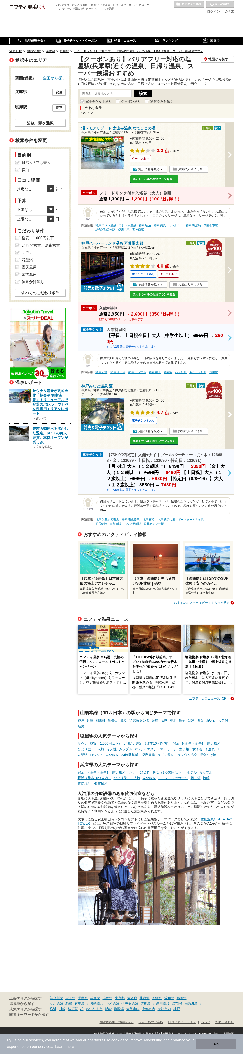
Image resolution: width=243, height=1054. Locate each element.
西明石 (211, 720)
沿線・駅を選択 (40, 123)
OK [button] (216, 1044)
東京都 (120, 998)
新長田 (113, 720)
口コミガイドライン (182, 1022)
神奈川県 (56, 998)
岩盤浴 (83, 755)
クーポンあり (131, 101)
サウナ (83, 743)
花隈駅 (213, 372)
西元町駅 (181, 372)
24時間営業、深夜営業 (138, 755)
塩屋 (164, 720)
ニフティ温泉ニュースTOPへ (209, 698)
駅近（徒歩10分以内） (153, 743)
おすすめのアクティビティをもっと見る (201, 603)
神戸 (81, 720)
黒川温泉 (162, 1003)
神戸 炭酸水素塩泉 (107, 519)
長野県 (157, 998)
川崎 (62, 1009)
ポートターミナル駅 (191, 519)
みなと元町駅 (197, 372)
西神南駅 (138, 229)
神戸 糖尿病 (193, 225)
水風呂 (129, 743)
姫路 (81, 726)
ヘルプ (205, 1022)
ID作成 (229, 11)
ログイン (213, 11)
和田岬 (101, 720)
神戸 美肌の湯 (166, 519)
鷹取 (123, 720)
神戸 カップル (137, 372)
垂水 (173, 720)
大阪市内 (133, 1009)
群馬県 (107, 998)
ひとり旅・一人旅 (91, 749)
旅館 (206, 778)
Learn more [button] (64, 1047)
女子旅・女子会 (190, 749)
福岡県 (182, 998)
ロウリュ (96, 755)
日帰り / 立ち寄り (36, 163)
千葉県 (83, 998)
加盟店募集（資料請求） (117, 1022)
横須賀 (73, 1009)
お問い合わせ (224, 1022)
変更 (59, 92)
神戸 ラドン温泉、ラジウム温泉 (115, 225)
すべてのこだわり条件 (40, 293)
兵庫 (90, 720)
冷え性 (112, 749)
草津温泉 (56, 1003)
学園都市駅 (211, 225)
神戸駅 (168, 372)
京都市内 (148, 1009)
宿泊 (176, 743)
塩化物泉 (112, 755)
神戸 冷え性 (117, 372)
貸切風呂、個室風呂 (92, 783)
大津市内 (164, 1009)
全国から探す (54, 78)
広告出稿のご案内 (151, 1022)
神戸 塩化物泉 (131, 519)
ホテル (140, 749)
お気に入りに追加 (190, 169)
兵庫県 (95, 998)
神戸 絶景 (155, 372)
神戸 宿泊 (145, 225)
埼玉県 (70, 998)
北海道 (145, 998)
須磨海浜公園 (139, 720)
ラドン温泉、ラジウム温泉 (177, 755)
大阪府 (132, 998)
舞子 (182, 720)
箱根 (68, 1003)
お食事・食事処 (193, 743)
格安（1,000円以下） (106, 743)
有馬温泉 (81, 1003)
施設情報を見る (149, 169)
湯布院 (177, 1003)
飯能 (108, 1009)
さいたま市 (94, 1009)
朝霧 (191, 720)
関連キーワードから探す (29, 1014)
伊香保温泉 (130, 1003)
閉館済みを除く (161, 101)
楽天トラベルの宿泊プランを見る (154, 179)
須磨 (155, 720)
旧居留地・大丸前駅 (108, 523)
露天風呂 (213, 743)
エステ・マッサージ (162, 749)
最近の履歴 (220, 4)
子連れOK (212, 749)
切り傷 (196, 778)
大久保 (223, 720)
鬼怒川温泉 (192, 1003)
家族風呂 (29, 274)
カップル (125, 749)
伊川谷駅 (124, 229)
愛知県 (169, 998)
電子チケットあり (98, 101)
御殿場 (119, 1009)
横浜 (53, 1009)
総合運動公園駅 (105, 229)
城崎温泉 (96, 1003)
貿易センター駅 (154, 523)
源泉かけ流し (210, 755)
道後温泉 (147, 1003)
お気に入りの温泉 (189, 4)
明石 (200, 720)
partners (96, 1040)
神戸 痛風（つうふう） (168, 225)
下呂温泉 (112, 1003)
